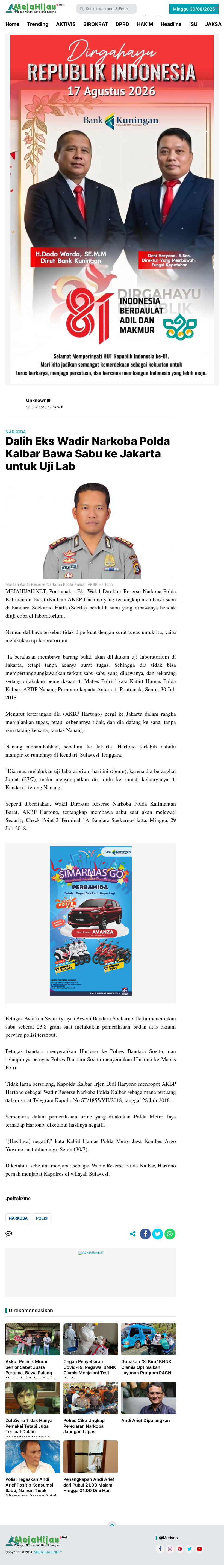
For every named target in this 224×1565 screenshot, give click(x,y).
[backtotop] (112, 1526)
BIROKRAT (95, 24)
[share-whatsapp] (169, 1234)
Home (12, 24)
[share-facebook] (145, 1234)
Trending (37, 24)
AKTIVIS (66, 24)
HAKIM (145, 24)
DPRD (122, 24)
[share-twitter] (157, 1234)
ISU (193, 24)
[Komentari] (8, 1234)
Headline (171, 24)
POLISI (42, 1218)
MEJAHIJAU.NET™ (48, 1552)
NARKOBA (15, 432)
